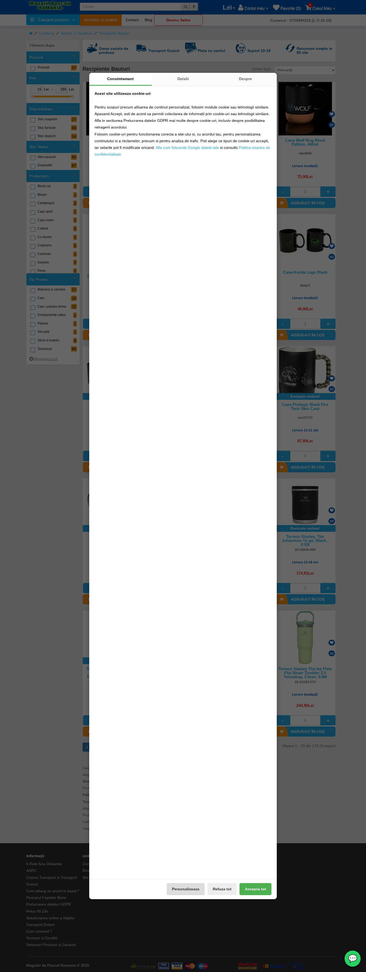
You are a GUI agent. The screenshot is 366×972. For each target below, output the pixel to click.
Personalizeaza (185, 889)
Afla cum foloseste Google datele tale (187, 147)
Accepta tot (255, 889)
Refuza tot (222, 889)
